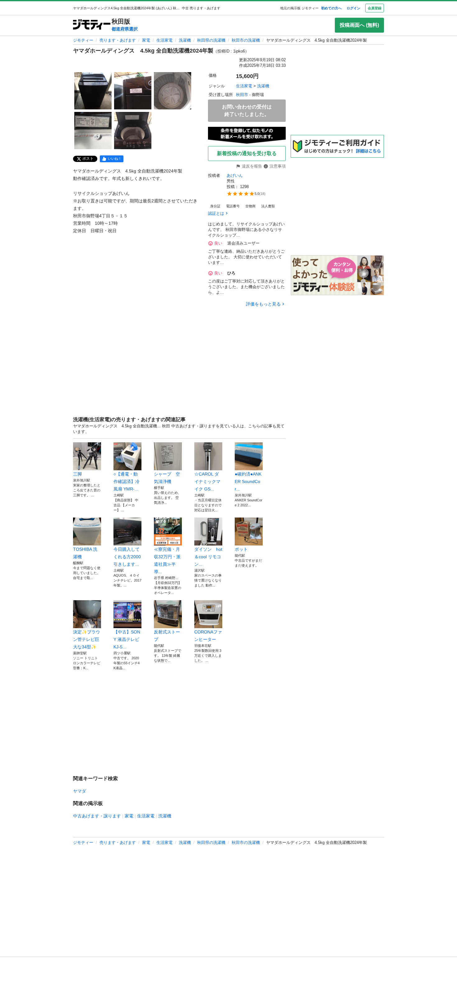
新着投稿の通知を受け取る (247, 153)
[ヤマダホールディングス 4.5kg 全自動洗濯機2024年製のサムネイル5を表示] (133, 130)
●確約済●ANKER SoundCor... (248, 481)
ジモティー (83, 40)
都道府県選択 (125, 28)
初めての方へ (331, 8)
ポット (241, 549)
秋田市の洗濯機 (246, 40)
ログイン (353, 8)
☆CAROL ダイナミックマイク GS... (207, 481)
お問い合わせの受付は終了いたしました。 (247, 110)
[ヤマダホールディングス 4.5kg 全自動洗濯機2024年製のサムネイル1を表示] (93, 91)
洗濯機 (185, 40)
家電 (146, 40)
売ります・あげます (117, 40)
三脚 (77, 474)
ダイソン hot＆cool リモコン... (208, 557)
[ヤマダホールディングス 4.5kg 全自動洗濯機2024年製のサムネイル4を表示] (93, 130)
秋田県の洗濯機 (211, 40)
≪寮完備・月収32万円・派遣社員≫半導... (167, 560)
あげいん (235, 175)
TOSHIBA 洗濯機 (85, 553)
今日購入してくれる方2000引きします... (127, 557)
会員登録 (374, 8)
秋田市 (242, 94)
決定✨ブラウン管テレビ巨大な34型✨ (86, 639)
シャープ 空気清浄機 (167, 478)
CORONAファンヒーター (208, 635)
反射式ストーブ (167, 635)
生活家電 (164, 40)
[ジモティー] (91, 25)
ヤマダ (79, 791)
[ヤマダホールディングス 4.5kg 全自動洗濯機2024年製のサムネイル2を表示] (133, 91)
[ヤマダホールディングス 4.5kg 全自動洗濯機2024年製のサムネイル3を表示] (172, 91)
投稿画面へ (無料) (359, 25)
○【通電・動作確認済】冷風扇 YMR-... (126, 481)
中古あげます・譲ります (97, 815)
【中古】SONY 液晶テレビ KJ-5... (126, 639)
